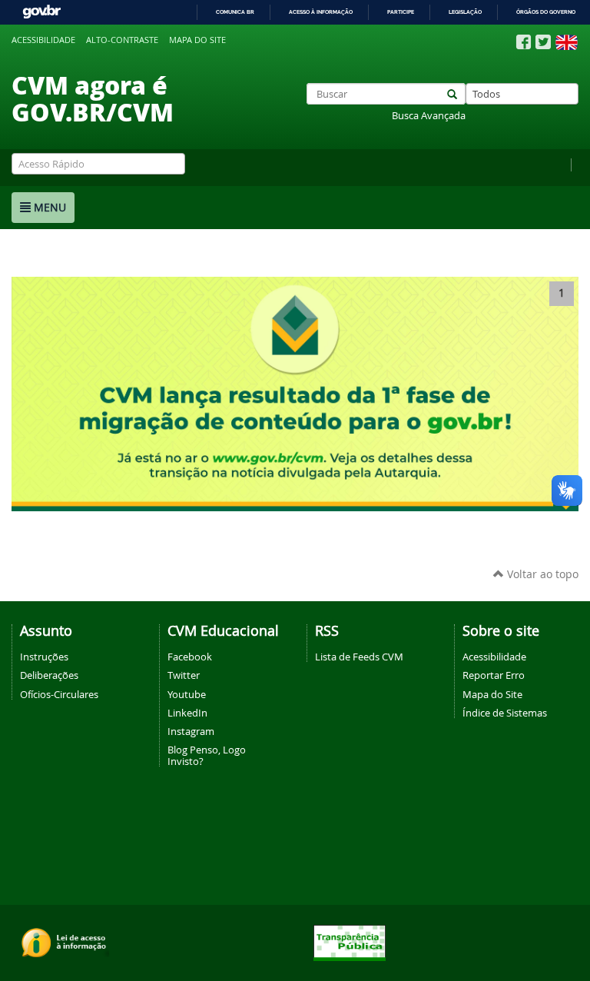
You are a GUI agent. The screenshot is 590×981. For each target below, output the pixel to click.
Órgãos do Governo (545, 11)
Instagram (190, 731)
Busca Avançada (429, 115)
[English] (566, 42)
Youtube (186, 694)
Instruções (44, 656)
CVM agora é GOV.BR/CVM (93, 98)
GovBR (41, 12)
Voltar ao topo (541, 574)
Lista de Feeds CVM (359, 656)
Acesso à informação (321, 11)
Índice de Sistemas (504, 713)
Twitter (183, 675)
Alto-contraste (122, 40)
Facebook (189, 656)
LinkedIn (187, 713)
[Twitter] (543, 42)
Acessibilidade (43, 40)
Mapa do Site (492, 694)
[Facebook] (523, 42)
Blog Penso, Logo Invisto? (206, 755)
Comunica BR (235, 11)
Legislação (465, 11)
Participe (400, 11)
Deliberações (49, 675)
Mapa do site (197, 40)
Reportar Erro (493, 675)
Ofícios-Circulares (59, 694)
